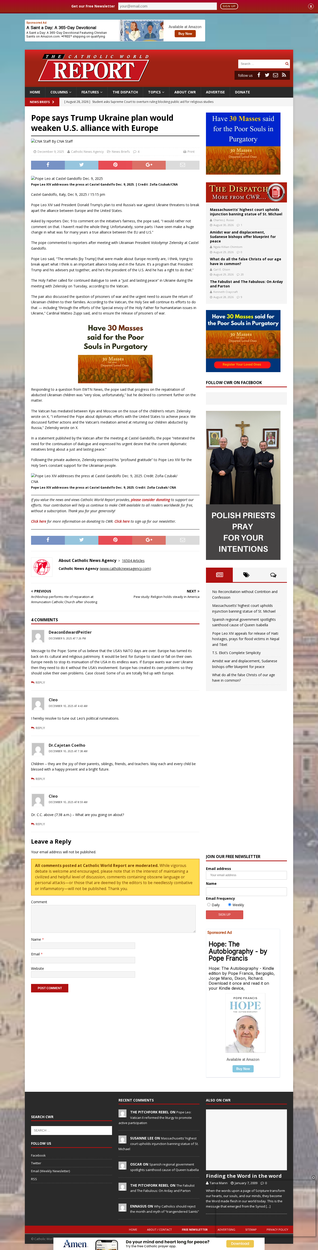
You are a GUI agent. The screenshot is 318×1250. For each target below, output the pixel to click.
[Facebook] (258, 75)
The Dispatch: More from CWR (246, 192)
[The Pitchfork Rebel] (122, 1115)
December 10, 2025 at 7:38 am (68, 751)
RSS (34, 1179)
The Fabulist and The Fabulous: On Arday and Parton (246, 283)
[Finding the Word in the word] (246, 1139)
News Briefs (40, 102)
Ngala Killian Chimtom (227, 247)
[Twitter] (267, 75)
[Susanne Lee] (122, 1141)
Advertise (215, 92)
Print (191, 151)
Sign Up (229, 6)
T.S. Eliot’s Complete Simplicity (236, 652)
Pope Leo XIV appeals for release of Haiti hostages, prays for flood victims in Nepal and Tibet (245, 639)
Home (35, 92)
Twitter (36, 1163)
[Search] (287, 64)
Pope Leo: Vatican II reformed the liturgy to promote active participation (155, 1117)
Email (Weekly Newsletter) (50, 1171)
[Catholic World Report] (159, 84)
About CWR (185, 92)
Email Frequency (220, 898)
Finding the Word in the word (244, 1175)
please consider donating (150, 499)
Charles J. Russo (223, 220)
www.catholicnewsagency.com (125, 568)
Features (90, 92)
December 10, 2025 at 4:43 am (68, 706)
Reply (40, 682)
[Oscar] (122, 1167)
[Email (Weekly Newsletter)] (275, 75)
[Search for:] (261, 63)
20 (242, 274)
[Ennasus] (122, 1209)
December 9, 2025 (51, 151)
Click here (38, 521)
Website (37, 968)
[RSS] (283, 75)
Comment (39, 901)
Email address (218, 868)
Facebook (38, 1155)
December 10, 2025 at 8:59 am (68, 802)
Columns (59, 92)
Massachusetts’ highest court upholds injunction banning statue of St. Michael (246, 211)
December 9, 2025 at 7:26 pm (67, 638)
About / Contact (159, 1229)
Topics (154, 92)
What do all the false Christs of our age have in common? (245, 261)
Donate (242, 92)
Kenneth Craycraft (225, 292)
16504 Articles (133, 560)
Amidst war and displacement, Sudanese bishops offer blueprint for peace (243, 236)
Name (36, 939)
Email (36, 954)
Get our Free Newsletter (93, 6)
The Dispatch (125, 92)
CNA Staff (65, 141)
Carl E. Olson (221, 269)
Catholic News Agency (87, 151)
